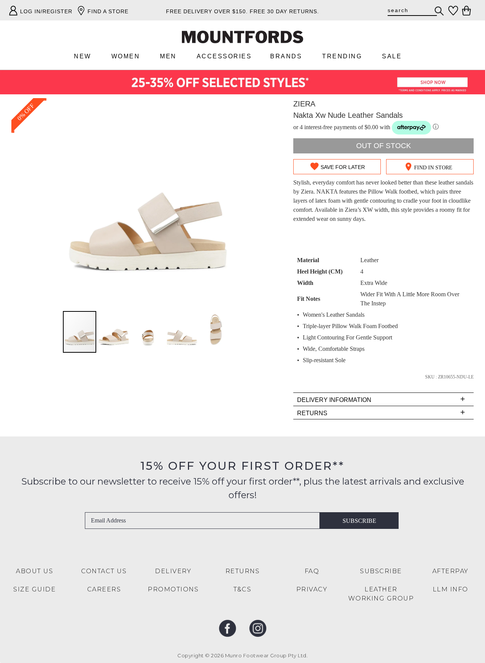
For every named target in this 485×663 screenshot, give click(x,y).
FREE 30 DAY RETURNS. (284, 11)
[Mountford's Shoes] (242, 37)
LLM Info (450, 589)
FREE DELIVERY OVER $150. (207, 11)
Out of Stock (383, 146)
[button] (114, 331)
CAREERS (104, 589)
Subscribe (359, 521)
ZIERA (304, 104)
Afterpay (450, 571)
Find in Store (433, 167)
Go (439, 11)
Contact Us (104, 571)
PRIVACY (312, 589)
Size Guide (34, 589)
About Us (34, 571)
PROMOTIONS (173, 589)
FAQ (312, 571)
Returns (242, 571)
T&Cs (242, 589)
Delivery (173, 571)
